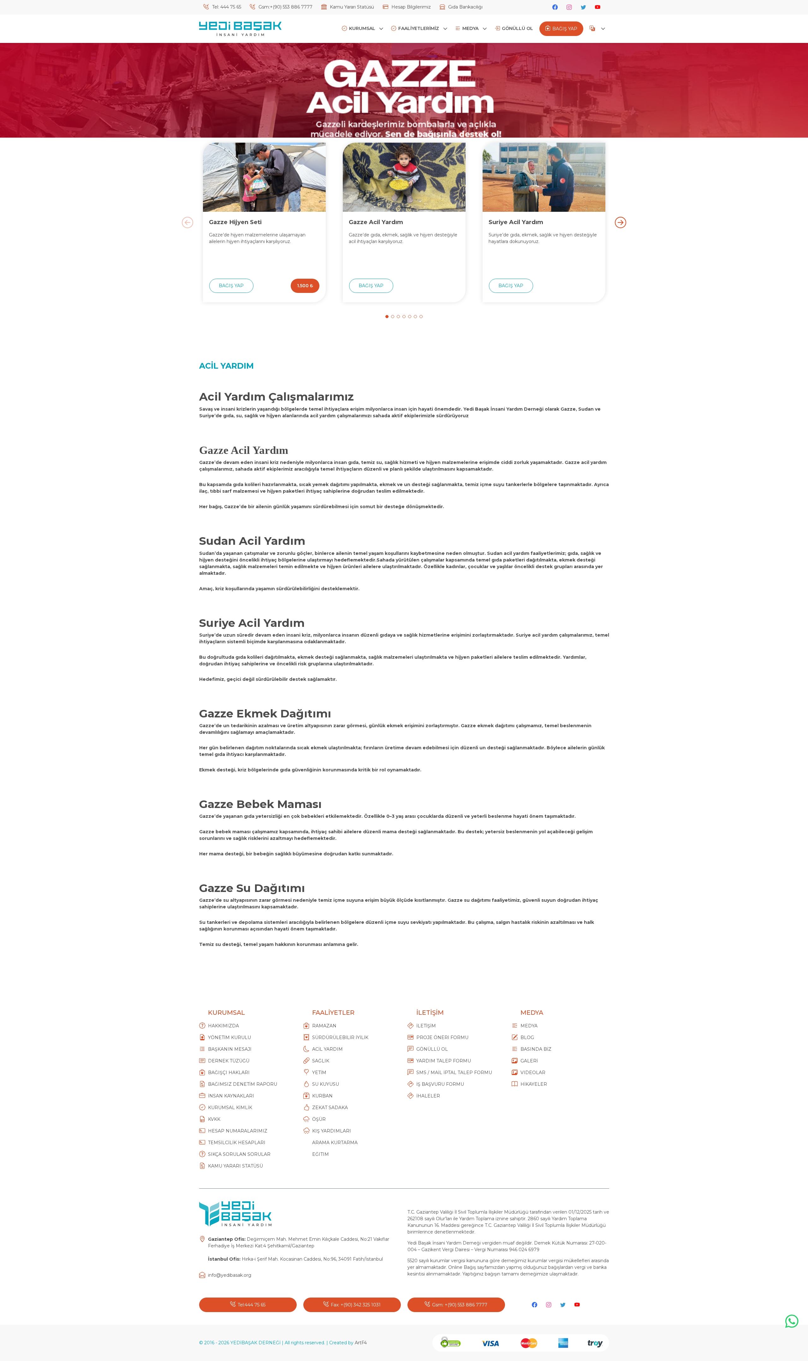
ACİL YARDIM (327, 1049)
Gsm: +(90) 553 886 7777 (459, 1305)
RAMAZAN (324, 1026)
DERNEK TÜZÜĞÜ (228, 1061)
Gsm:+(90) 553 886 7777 (284, 7)
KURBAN (322, 1096)
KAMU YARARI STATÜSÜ (235, 1166)
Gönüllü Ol (432, 1049)
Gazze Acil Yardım (376, 222)
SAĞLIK (320, 1061)
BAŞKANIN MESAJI (230, 1049)
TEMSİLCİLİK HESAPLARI (236, 1142)
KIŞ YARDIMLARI (331, 1131)
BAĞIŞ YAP (564, 29)
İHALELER (428, 1096)
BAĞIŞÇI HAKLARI (229, 1072)
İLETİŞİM (426, 1026)
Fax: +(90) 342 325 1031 (356, 1305)
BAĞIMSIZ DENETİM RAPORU (242, 1084)
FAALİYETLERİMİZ (419, 28)
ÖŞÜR (319, 1119)
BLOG (527, 1037)
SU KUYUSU (325, 1084)
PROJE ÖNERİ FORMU (442, 1037)
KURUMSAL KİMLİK (230, 1107)
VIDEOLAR (532, 1072)
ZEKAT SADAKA (330, 1107)
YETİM (319, 1072)
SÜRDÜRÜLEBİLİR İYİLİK (340, 1037)
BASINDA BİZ (535, 1049)
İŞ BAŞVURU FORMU (440, 1084)
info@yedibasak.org (229, 1275)
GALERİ (529, 1061)
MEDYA (471, 28)
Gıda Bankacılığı (465, 7)
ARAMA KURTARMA (335, 1142)
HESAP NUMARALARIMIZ (237, 1131)
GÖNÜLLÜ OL (517, 28)
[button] (387, 316)
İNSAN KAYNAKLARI (231, 1096)
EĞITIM (320, 1154)
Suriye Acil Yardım (516, 222)
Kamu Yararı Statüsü (351, 7)
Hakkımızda (223, 1026)
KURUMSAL (363, 28)
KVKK (214, 1119)
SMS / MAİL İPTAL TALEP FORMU (454, 1072)
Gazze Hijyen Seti (235, 222)
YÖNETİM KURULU (229, 1037)
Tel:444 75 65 (251, 1305)
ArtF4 (361, 1343)
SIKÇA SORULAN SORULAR (239, 1154)
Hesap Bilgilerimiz (410, 7)
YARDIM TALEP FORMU (443, 1061)
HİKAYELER (533, 1084)
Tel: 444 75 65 (226, 7)
